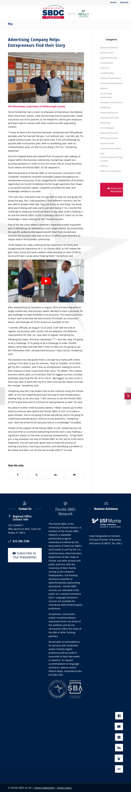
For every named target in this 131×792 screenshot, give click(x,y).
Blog (10, 24)
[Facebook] (119, 715)
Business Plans (107, 52)
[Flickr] (119, 769)
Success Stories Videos (110, 148)
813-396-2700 (21, 541)
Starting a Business (109, 138)
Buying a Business (108, 57)
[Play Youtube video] (46, 281)
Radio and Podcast (109, 132)
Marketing (105, 122)
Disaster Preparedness (110, 78)
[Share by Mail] (74, 474)
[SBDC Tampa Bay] (65, 12)
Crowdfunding (107, 73)
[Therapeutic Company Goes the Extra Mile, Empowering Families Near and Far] (128, 396)
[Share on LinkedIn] (55, 474)
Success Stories (107, 143)
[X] (119, 737)
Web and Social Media (110, 171)
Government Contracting (106, 95)
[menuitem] (113, 2)
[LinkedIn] (119, 747)
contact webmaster (44, 787)
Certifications (106, 62)
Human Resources (109, 112)
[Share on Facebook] (17, 474)
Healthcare (105, 107)
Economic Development (111, 83)
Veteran (104, 165)
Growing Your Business (111, 102)
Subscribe (124, 2)
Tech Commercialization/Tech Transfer (111, 157)
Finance (104, 88)
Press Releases (107, 127)
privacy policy (64, 787)
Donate (113, 2)
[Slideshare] (119, 758)
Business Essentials (109, 47)
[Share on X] (36, 474)
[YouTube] (119, 726)
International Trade (109, 117)
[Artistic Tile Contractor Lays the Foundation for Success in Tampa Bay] (2, 396)
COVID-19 (104, 67)
